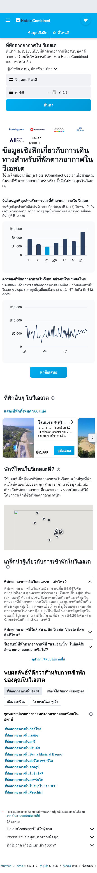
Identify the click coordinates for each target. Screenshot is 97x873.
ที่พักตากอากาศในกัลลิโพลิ (23, 729)
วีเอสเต (67, 866)
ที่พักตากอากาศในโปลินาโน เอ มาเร (30, 786)
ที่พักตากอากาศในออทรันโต (24, 779)
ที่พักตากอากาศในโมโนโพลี (24, 773)
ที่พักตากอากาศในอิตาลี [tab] (23, 691)
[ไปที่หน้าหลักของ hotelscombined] (33, 20)
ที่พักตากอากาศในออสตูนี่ (22, 767)
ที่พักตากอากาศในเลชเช (21, 735)
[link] (48, 372)
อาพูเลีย (43, 866)
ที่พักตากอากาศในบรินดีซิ (22, 748)
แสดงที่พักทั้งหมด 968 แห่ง (25, 411)
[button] (8, 20)
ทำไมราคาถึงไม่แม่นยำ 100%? (31, 845)
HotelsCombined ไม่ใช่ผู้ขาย (29, 828)
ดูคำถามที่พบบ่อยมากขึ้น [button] (48, 659)
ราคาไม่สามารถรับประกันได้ (23, 815)
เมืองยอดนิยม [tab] (16, 701)
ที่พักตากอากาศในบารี (20, 741)
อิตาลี (20, 866)
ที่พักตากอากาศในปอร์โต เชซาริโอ (29, 760)
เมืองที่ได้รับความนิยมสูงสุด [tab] (65, 691)
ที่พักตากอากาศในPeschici (24, 792)
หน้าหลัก (6, 866)
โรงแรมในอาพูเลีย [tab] (45, 701)
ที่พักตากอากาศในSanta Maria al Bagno (33, 754)
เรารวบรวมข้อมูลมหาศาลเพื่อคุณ (33, 836)
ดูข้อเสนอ (64, 450)
